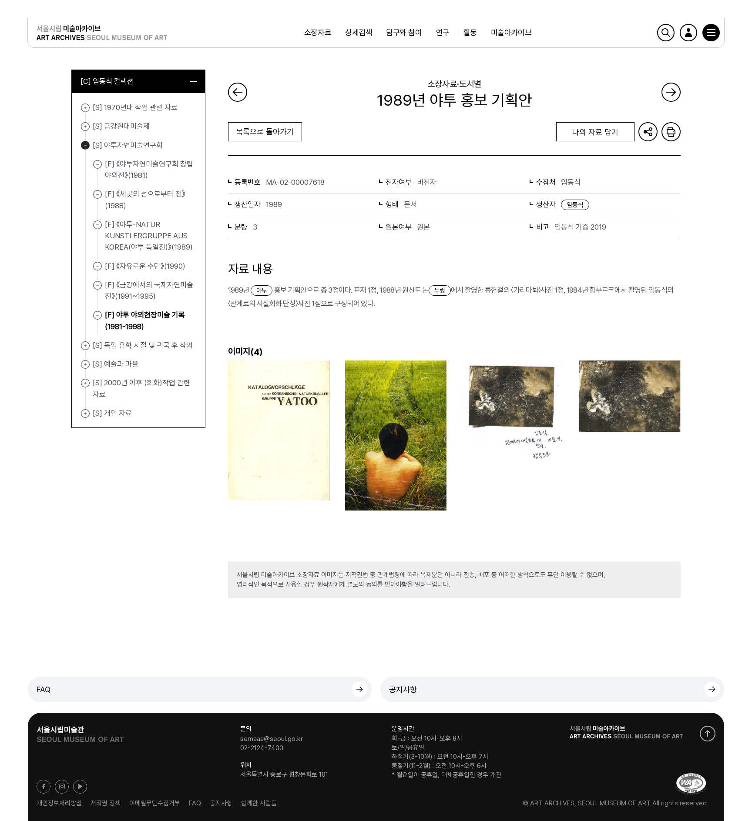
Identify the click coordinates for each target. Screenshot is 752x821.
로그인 (688, 32)
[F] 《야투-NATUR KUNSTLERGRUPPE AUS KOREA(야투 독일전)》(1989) (149, 236)
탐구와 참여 (404, 32)
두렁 (439, 290)
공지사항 (403, 689)
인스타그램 (61, 786)
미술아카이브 (511, 32)
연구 (443, 32)
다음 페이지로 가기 (671, 92)
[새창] (691, 783)
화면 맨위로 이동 (707, 733)
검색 (666, 32)
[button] (711, 32)
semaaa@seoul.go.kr (271, 738)
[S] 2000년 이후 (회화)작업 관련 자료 (85, 383)
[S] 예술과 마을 (85, 364)
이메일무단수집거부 (154, 803)
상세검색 (358, 32)
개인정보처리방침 (59, 803)
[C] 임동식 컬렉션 (107, 81)
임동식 (575, 205)
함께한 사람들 (259, 803)
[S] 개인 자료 (85, 413)
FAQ (43, 689)
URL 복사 (648, 131)
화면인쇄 (671, 131)
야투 (261, 290)
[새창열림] (80, 731)
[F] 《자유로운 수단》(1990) (145, 265)
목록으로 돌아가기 (265, 131)
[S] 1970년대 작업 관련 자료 (85, 108)
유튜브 (80, 786)
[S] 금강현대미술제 (85, 126)
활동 (470, 32)
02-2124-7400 (261, 748)
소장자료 (317, 32)
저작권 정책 (106, 803)
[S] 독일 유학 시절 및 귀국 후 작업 (85, 345)
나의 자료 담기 (595, 132)
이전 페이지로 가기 (237, 92)
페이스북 (43, 786)
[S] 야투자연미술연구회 (85, 145)
